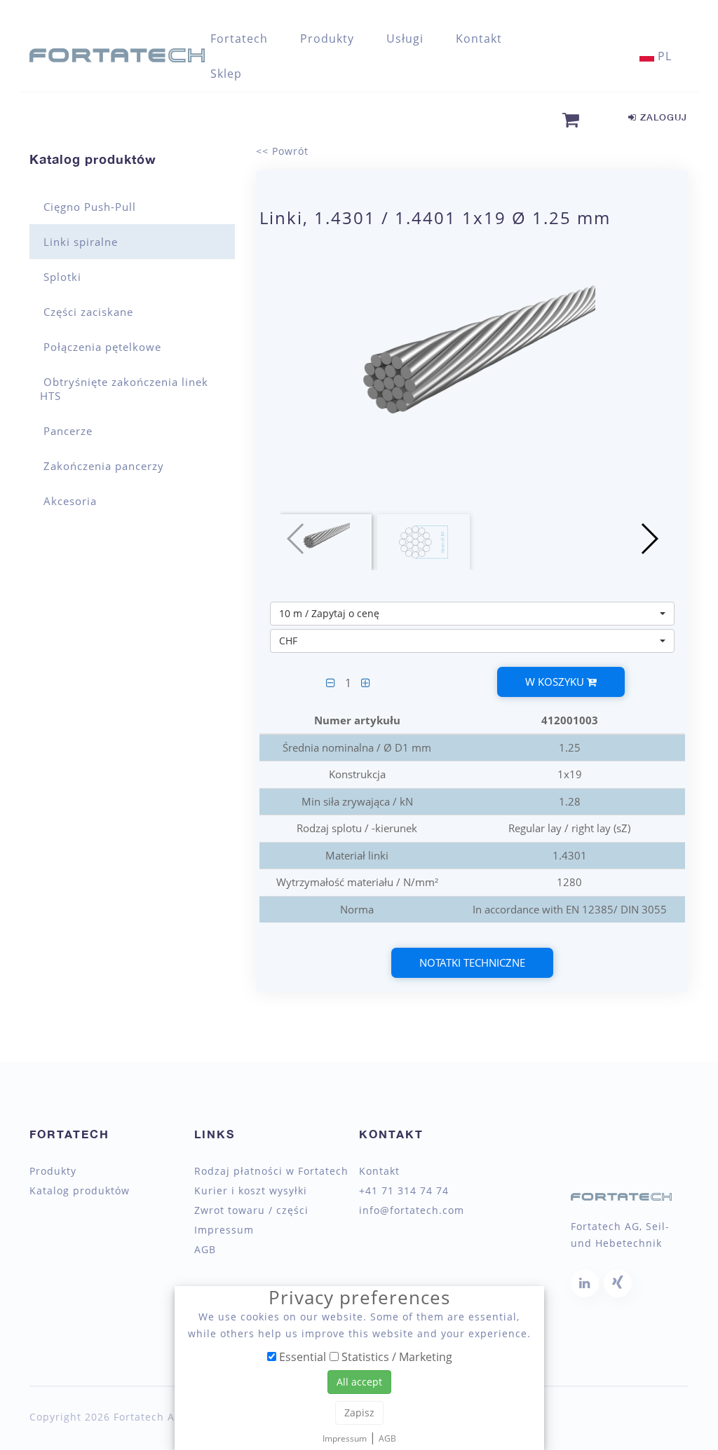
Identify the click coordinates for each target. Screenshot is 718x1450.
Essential (301, 1356)
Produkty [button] (327, 38)
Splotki (62, 277)
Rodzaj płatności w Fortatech (271, 1171)
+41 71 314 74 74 (404, 1191)
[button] (648, 538)
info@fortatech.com (411, 1210)
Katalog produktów (92, 159)
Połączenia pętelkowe (102, 347)
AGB (205, 1250)
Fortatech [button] (239, 38)
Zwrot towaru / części (251, 1210)
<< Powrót (282, 151)
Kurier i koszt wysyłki (250, 1191)
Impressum (224, 1230)
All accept (359, 1381)
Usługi (405, 38)
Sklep (226, 73)
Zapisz (359, 1412)
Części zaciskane (88, 312)
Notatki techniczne (472, 962)
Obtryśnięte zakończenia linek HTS (124, 389)
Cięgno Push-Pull (89, 207)
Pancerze (68, 431)
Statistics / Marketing (395, 1356)
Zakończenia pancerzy (103, 466)
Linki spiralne (80, 242)
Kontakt (479, 38)
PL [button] (663, 56)
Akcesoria (70, 501)
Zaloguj (662, 117)
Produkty (52, 1171)
